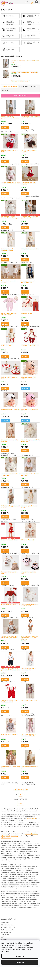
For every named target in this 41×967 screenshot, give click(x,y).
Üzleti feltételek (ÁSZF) (7, 925)
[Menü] (37, 2)
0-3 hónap (4, 164)
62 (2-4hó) (10, 230)
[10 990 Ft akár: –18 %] (10, 658)
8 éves (12, 132)
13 (24, 795)
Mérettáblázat (5, 923)
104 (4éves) (4, 521)
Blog (2, 937)
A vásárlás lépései (6, 932)
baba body (28, 834)
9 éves (17, 132)
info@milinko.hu (31, 818)
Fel (21, 803)
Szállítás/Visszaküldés (7, 930)
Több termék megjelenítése (19, 81)
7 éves (8, 132)
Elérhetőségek (5, 935)
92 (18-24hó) (24, 132)
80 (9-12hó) (30, 130)
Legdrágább (33, 86)
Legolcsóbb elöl (23, 86)
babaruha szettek (6, 837)
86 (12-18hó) (30, 294)
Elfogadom (20, 962)
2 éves (3, 130)
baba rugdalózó (5, 836)
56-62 (22, 359)
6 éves (3, 132)
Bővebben (5, 127)
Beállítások (20, 956)
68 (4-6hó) (23, 262)
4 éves (12, 130)
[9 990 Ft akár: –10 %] (10, 107)
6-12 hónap (11, 716)
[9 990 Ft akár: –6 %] (30, 107)
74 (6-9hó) (23, 130)
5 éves (17, 130)
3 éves (8, 130)
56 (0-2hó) (4, 230)
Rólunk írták (4, 940)
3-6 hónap (10, 164)
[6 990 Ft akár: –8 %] (10, 594)
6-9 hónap (16, 164)
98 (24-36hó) (12, 519)
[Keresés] (27, 2)
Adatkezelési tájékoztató (8, 927)
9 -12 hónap (24, 198)
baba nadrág (14, 836)
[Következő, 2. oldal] (20, 794)
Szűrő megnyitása (20, 96)
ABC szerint (5, 90)
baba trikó (34, 834)
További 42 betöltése (20, 789)
